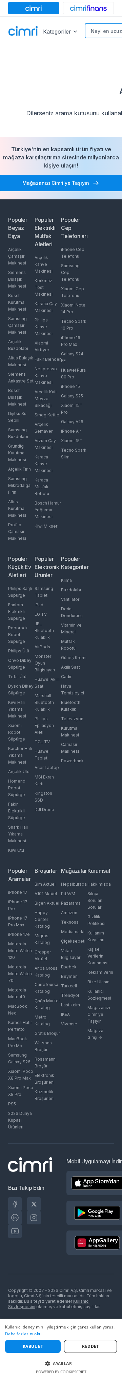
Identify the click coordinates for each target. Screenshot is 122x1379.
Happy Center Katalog (42, 919)
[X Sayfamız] (34, 1204)
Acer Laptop (47, 767)
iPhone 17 (17, 892)
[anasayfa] (23, 31)
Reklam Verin (100, 972)
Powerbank (72, 760)
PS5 (12, 1103)
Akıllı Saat (70, 667)
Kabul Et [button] (33, 1346)
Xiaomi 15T (72, 440)
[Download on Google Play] (97, 1213)
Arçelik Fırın (19, 469)
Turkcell (69, 985)
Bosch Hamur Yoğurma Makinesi (48, 509)
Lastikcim (70, 1004)
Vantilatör (70, 599)
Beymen (69, 976)
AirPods (42, 646)
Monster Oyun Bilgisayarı (45, 663)
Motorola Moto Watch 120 (20, 950)
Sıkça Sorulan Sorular (94, 900)
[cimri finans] (88, 8)
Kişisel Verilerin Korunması (97, 956)
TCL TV (42, 741)
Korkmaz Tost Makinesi (44, 287)
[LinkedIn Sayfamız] (15, 1217)
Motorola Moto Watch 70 (20, 973)
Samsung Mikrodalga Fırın (19, 485)
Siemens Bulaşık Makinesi (17, 279)
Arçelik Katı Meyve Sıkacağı (46, 398)
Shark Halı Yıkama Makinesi (18, 834)
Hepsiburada (74, 884)
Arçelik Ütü (18, 771)
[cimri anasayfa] (33, 8)
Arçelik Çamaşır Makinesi (17, 256)
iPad (39, 604)
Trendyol (70, 995)
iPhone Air (71, 431)
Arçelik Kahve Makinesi (44, 264)
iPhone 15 (70, 386)
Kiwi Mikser (46, 526)
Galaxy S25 (72, 395)
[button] (61, 1363)
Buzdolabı (71, 589)
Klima (66, 580)
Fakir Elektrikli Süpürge (16, 811)
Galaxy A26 (72, 421)
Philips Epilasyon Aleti (44, 725)
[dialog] (61, 1349)
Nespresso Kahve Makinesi (46, 375)
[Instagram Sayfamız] (34, 1217)
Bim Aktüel (45, 884)
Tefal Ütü (17, 676)
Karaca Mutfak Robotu (42, 486)
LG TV (41, 614)
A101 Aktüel (46, 893)
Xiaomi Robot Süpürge (16, 732)
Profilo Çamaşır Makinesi (17, 531)
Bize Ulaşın (98, 981)
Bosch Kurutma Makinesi (17, 302)
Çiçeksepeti (73, 941)
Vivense (69, 1023)
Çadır (66, 676)
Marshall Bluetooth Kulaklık (44, 702)
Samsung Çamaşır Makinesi (17, 325)
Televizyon (72, 718)
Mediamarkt (73, 931)
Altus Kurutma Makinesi (17, 508)
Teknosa (70, 922)
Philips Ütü (18, 650)
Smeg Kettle (47, 414)
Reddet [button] (90, 1346)
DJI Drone (44, 809)
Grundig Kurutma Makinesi (17, 453)
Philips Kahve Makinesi (44, 326)
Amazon (69, 912)
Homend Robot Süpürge (16, 788)
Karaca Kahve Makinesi (44, 463)
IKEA (65, 1014)
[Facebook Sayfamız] (15, 1204)
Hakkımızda (99, 884)
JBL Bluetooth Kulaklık (44, 630)
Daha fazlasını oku (23, 1334)
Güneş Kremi (73, 657)
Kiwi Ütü (16, 850)
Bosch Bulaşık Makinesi (17, 397)
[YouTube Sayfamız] (15, 1231)
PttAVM (68, 893)
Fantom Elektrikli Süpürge (16, 611)
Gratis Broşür (47, 1033)
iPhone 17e (19, 934)
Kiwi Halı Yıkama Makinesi (17, 709)
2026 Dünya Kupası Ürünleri (20, 1120)
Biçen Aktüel (47, 903)
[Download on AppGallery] (97, 1242)
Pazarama (71, 903)
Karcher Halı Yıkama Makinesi (20, 755)
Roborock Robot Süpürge (18, 634)
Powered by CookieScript (61, 1371)
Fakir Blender (48, 359)
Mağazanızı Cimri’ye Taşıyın (98, 1014)
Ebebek (69, 966)
